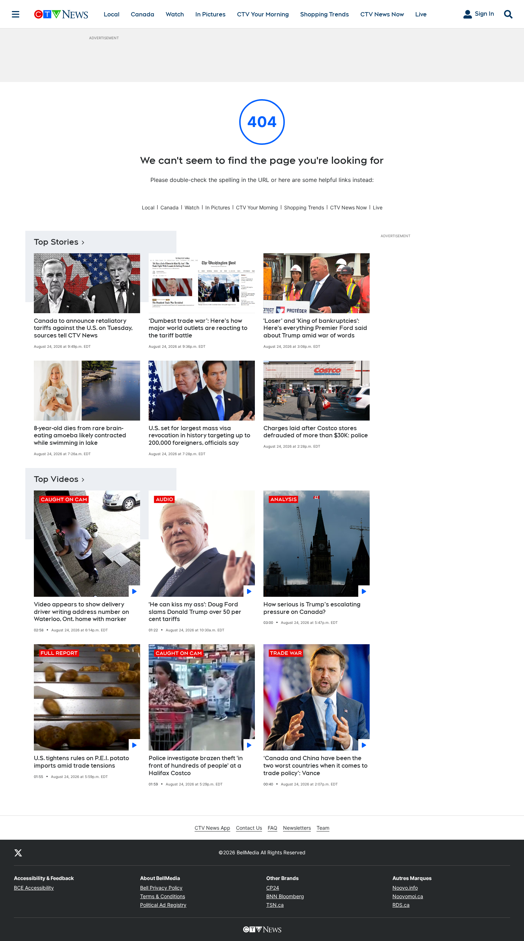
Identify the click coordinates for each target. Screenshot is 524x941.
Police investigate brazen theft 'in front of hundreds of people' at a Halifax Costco (196, 766)
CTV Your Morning (263, 14)
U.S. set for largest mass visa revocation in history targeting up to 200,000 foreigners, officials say (199, 436)
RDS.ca (401, 905)
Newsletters (297, 828)
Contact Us (249, 828)
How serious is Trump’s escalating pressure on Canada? (311, 608)
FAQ (272, 828)
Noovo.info (405, 888)
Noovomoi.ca (407, 896)
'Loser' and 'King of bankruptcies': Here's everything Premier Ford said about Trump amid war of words (315, 328)
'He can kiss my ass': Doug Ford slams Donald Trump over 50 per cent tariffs (195, 612)
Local (111, 14)
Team (323, 828)
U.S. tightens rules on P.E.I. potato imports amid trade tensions (81, 762)
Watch (175, 14)
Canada (142, 14)
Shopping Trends (324, 14)
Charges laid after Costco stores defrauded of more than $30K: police (315, 432)
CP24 (272, 888)
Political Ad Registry (163, 905)
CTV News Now (382, 14)
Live (421, 14)
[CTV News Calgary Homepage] (61, 14)
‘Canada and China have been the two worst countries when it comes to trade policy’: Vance (315, 766)
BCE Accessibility (34, 888)
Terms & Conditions (162, 896)
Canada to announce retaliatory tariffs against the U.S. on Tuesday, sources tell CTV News (83, 328)
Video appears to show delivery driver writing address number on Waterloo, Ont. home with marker (81, 612)
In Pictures (210, 14)
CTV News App (212, 828)
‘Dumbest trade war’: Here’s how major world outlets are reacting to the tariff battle (198, 328)
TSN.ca (275, 905)
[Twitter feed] (18, 852)
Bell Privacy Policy (161, 888)
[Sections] (16, 14)
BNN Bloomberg (285, 896)
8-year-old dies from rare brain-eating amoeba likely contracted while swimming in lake (80, 436)
